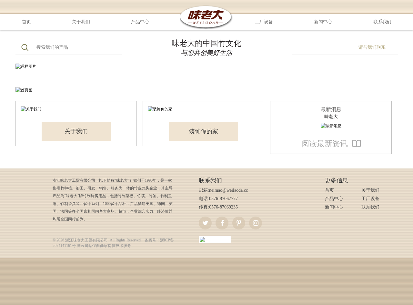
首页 (26, 21)
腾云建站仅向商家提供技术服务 (104, 245)
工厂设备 (264, 21)
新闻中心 (323, 21)
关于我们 (81, 21)
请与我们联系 (372, 47)
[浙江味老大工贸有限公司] (207, 7)
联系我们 (382, 21)
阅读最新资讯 (324, 143)
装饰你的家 (203, 131)
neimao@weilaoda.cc (228, 190)
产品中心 (140, 21)
